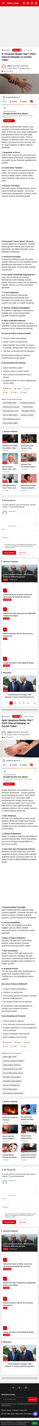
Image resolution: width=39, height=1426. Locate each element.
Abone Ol (32, 1399)
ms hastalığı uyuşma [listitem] (10, 1089)
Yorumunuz (12, 511)
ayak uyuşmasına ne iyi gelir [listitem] (12, 1069)
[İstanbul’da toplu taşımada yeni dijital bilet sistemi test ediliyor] (20, 611)
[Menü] (4, 3)
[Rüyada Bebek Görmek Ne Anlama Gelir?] (10, 1152)
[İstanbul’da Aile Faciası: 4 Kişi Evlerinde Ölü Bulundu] (29, 443)
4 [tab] (23, 703)
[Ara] (24, 3)
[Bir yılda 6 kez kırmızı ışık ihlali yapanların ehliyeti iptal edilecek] (29, 1113)
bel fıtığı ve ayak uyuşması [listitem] (12, 1077)
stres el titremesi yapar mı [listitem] (11, 419)
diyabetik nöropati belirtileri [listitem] (12, 1081)
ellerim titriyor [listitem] (28, 407)
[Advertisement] (19, 26)
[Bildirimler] (36, 3)
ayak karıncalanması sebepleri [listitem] (13, 1061)
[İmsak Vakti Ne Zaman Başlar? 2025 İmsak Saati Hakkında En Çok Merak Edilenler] (10, 1133)
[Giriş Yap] (32, 3)
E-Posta (5, 537)
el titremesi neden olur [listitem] (27, 403)
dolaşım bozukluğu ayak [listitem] (11, 1085)
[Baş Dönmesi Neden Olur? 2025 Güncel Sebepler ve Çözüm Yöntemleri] (10, 463)
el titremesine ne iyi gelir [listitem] (11, 407)
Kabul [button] (34, 1423)
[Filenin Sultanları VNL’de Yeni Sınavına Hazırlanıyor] (20, 631)
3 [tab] (19, 703)
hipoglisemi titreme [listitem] (28, 411)
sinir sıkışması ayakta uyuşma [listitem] (13, 1093)
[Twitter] (19, 1387)
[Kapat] (35, 107)
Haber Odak (13, 3)
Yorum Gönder (9, 553)
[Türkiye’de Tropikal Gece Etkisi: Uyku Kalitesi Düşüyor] (10, 443)
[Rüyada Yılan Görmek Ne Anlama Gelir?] (29, 463)
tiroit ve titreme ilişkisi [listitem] (10, 423)
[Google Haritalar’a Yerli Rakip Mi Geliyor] (20, 654)
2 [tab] (15, 703)
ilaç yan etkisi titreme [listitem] (10, 415)
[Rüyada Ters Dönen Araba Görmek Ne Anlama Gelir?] (29, 1152)
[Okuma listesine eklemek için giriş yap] (31, 101)
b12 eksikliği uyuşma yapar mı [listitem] (13, 1073)
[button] (28, 3)
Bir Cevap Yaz (10, 500)
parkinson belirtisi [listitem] (27, 415)
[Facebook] (13, 1387)
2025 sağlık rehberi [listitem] (9, 403)
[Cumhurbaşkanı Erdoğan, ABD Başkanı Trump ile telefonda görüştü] (20, 573)
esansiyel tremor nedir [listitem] (10, 411)
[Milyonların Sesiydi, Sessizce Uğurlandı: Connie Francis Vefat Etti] (29, 482)
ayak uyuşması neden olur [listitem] (12, 1065)
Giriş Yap (22, 553)
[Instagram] (26, 1387)
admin (9, 66)
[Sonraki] (34, 703)
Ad (4, 529)
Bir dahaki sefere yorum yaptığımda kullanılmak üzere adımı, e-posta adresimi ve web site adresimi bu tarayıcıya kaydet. (20, 546)
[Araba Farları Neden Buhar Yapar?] (29, 1133)
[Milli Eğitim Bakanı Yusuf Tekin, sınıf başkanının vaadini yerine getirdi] (10, 482)
